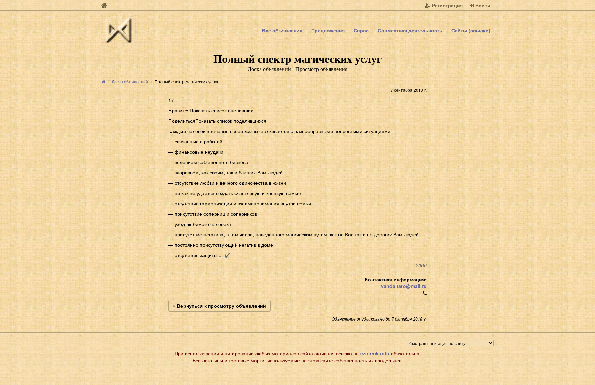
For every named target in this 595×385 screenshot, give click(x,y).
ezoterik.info (374, 353)
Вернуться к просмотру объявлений (221, 305)
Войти (482, 5)
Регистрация (446, 5)
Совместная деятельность (410, 30)
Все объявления (282, 30)
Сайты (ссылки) (470, 30)
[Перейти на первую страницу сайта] (104, 5)
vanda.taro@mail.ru (403, 286)
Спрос (361, 30)
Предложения (328, 30)
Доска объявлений (130, 81)
